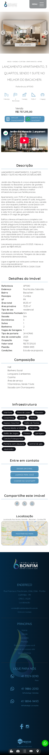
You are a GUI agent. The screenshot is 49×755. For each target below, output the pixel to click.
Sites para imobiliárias (24, 746)
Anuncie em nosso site (24, 649)
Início (9, 61)
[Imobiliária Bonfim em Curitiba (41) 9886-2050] (13, 4)
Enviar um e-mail (24, 468)
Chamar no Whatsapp (24, 481)
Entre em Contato (24, 612)
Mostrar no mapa (24, 534)
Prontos (24, 641)
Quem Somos (24, 653)
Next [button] (46, 32)
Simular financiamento (17, 119)
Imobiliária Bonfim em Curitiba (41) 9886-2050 (24, 564)
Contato (24, 657)
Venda (24, 634)
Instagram (27, 726)
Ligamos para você (24, 475)
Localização (24, 602)
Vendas (15, 61)
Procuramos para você (24, 645)
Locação (25, 638)
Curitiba (22, 61)
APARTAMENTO (31, 61)
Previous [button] (3, 32)
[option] (24, 33)
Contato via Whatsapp (36, 119)
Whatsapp (32, 503)
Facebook (17, 503)
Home (24, 630)
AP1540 (40, 61)
